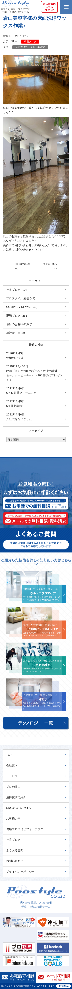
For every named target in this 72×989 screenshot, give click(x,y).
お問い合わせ (14, 861)
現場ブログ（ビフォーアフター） (27, 829)
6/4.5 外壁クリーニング (21, 390)
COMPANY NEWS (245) (22, 306)
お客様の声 (13, 818)
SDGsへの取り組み (18, 807)
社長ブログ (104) (17, 289)
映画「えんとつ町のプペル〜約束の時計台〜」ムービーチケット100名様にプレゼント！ (34, 373)
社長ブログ (13, 839)
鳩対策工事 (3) (15, 333)
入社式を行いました (19, 416)
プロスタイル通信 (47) (20, 298)
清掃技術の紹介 (16, 797)
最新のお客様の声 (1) (20, 324)
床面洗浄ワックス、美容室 (30, 47)
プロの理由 (13, 786)
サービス (12, 776)
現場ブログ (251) (17, 315)
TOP (9, 754)
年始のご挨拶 (15, 355)
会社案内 (12, 765)
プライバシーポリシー (20, 871)
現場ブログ (30, 41)
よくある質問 (14, 850)
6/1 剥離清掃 (15, 403)
